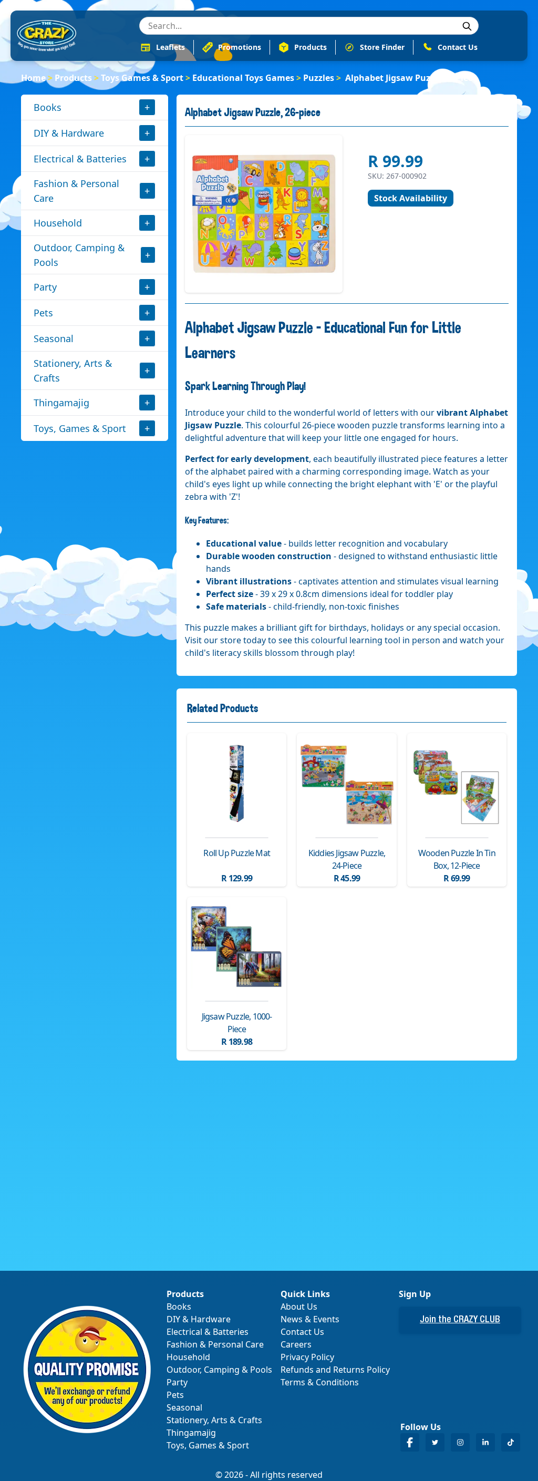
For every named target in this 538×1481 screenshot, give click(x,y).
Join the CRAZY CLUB (460, 1320)
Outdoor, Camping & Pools (79, 255)
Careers (296, 1344)
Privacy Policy (307, 1357)
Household (58, 223)
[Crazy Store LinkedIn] (485, 1442)
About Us (299, 1306)
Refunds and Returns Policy (335, 1369)
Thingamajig (61, 402)
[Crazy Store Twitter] (435, 1442)
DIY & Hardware (69, 133)
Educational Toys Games (243, 78)
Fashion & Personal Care (76, 190)
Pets (43, 312)
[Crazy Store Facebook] (409, 1442)
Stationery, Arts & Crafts (73, 370)
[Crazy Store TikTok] (510, 1442)
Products (73, 78)
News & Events (310, 1319)
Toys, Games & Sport (80, 428)
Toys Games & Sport (142, 78)
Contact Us (302, 1332)
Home (33, 78)
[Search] (467, 26)
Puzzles (318, 78)
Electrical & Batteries (80, 158)
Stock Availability (410, 198)
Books (47, 107)
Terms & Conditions (320, 1382)
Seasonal (54, 338)
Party (45, 287)
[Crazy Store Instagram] (460, 1442)
